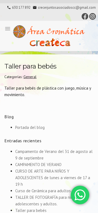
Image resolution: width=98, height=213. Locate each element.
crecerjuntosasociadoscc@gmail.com (67, 7)
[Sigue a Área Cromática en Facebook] (85, 16)
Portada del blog (30, 127)
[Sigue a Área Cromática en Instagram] (92, 16)
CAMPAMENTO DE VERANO (38, 164)
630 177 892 (21, 7)
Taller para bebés (31, 210)
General (29, 76)
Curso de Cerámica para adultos (43, 190)
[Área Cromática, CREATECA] (49, 36)
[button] (7, 28)
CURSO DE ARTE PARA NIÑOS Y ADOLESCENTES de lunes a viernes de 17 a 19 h (52, 177)
